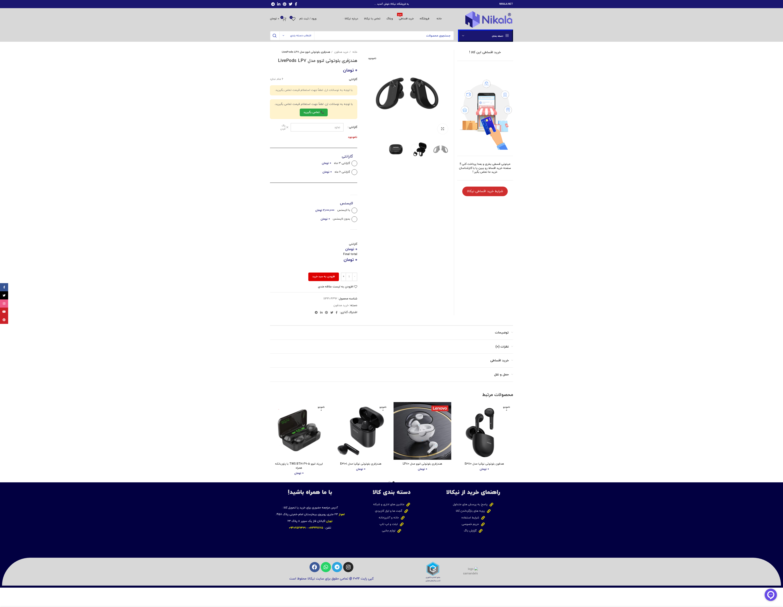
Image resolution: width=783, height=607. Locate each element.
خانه (354, 52)
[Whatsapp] (326, 567)
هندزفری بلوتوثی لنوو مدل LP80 (422, 464)
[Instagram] (348, 567)
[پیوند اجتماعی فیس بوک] (296, 4)
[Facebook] (315, 567)
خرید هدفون (340, 52)
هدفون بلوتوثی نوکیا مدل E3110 (484, 464)
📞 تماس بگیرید (313, 112)
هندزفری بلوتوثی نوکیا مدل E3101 (360, 464)
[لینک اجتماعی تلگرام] (273, 4)
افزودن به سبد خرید (323, 276)
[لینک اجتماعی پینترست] (285, 4)
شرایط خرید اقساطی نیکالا (485, 191)
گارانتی (353, 127)
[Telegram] (337, 567)
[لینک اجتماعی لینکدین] (279, 4)
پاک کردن (282, 127)
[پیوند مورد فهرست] (473, 504)
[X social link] (291, 4)
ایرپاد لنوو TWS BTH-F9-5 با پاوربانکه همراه (299, 466)
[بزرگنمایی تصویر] (443, 129)
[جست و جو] (274, 35)
